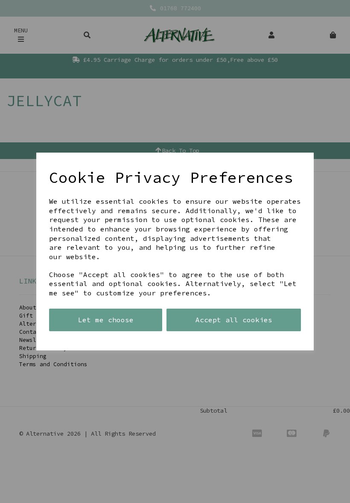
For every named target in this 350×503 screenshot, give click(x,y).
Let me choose (106, 319)
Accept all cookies (233, 319)
